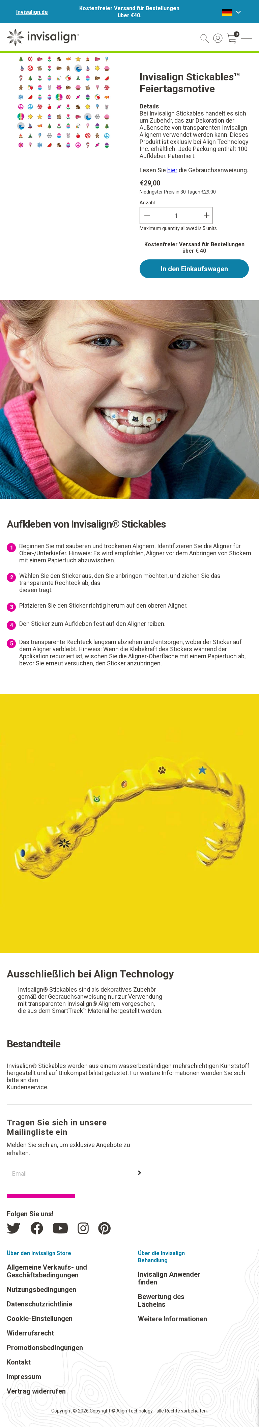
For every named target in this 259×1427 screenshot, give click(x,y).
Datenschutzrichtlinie (39, 1304)
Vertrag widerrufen (36, 1391)
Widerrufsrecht (30, 1333)
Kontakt (19, 1362)
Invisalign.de (32, 12)
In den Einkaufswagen (194, 269)
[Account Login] (218, 38)
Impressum (24, 1377)
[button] (246, 38)
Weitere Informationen (172, 1319)
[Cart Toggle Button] (232, 38)
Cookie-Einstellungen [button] (40, 1319)
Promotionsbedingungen (45, 1348)
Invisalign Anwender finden (169, 1278)
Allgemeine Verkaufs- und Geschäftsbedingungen (47, 1271)
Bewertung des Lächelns (161, 1300)
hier (172, 170)
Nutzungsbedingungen (41, 1289)
